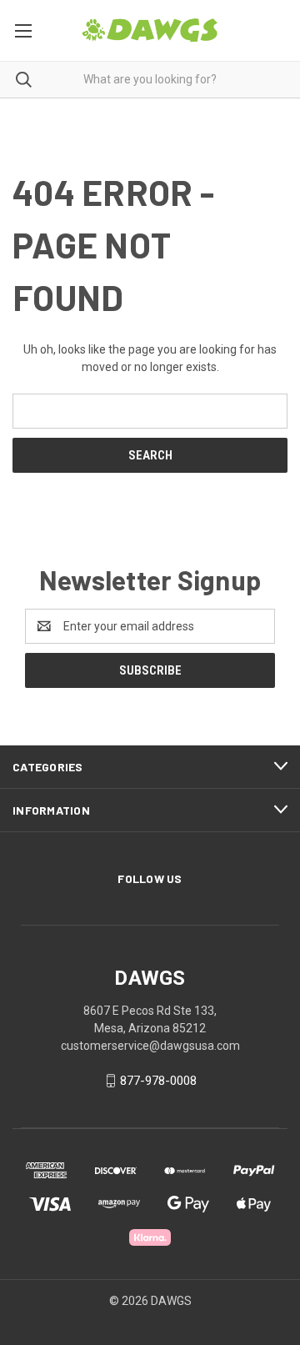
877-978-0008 (158, 1080)
